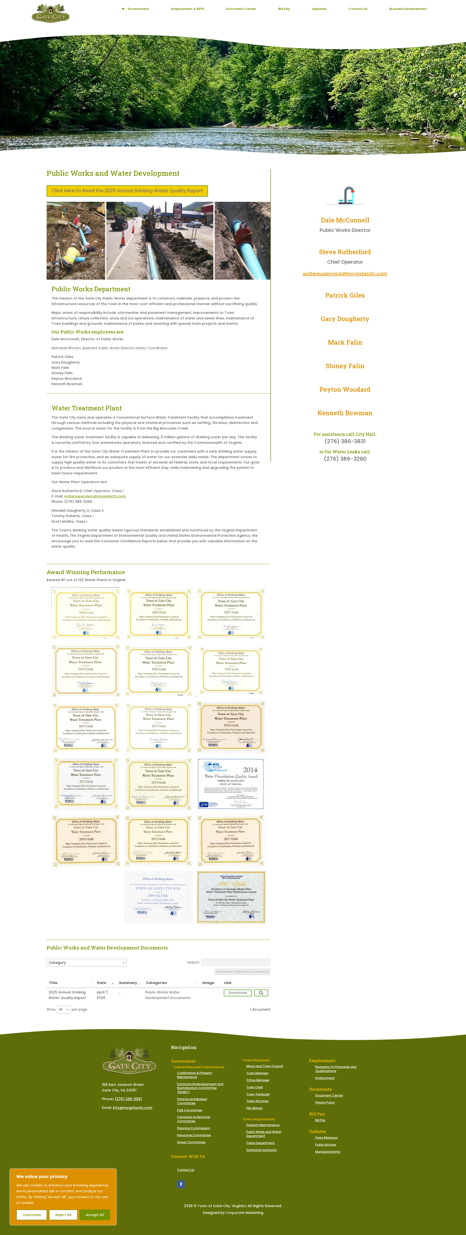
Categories (156, 982)
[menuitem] (134, 8)
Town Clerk (254, 1087)
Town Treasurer (258, 1094)
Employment (325, 1078)
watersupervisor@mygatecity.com (95, 496)
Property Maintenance (263, 1125)
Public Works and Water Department (263, 1134)
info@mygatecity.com (132, 1107)
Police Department (260, 1143)
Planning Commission (193, 1128)
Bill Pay (320, 1120)
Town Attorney (257, 1101)
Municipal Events (327, 1152)
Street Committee (191, 1142)
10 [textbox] (60, 1009)
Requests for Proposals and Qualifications (335, 1069)
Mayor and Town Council (264, 1066)
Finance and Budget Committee (192, 1101)
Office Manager (257, 1080)
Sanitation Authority (261, 1150)
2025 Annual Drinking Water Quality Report (67, 995)
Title (53, 982)
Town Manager (257, 1073)
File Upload (254, 1108)
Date (101, 982)
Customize (31, 1214)
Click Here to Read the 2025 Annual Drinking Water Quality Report (127, 190)
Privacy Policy (325, 1102)
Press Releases (326, 1138)
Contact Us (185, 1170)
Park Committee (189, 1110)
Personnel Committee (194, 1135)
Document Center (329, 1095)
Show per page (67, 1009)
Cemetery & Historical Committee (193, 1119)
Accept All (95, 1214)
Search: (193, 962)
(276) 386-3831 (128, 1099)
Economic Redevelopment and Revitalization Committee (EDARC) (200, 1088)
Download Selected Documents (242, 971)
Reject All (63, 1214)
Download (238, 992)
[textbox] (59, 962)
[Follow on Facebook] (181, 1184)
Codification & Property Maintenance (194, 1075)
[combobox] (87, 963)
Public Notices (325, 1145)
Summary (128, 982)
